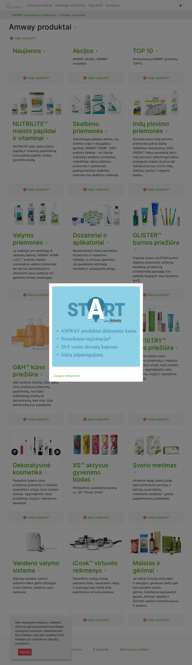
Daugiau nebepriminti (67, 375)
